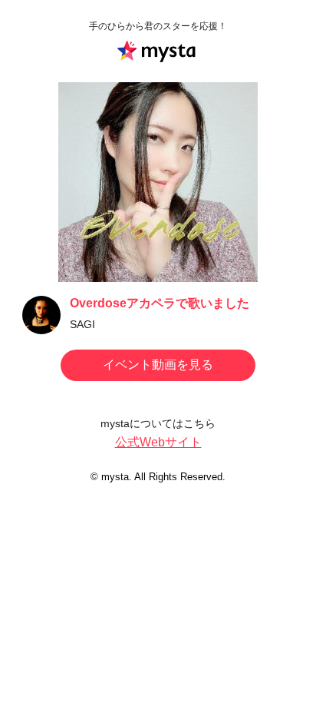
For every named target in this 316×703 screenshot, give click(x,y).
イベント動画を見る (158, 364)
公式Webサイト (158, 442)
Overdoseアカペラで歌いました (159, 303)
